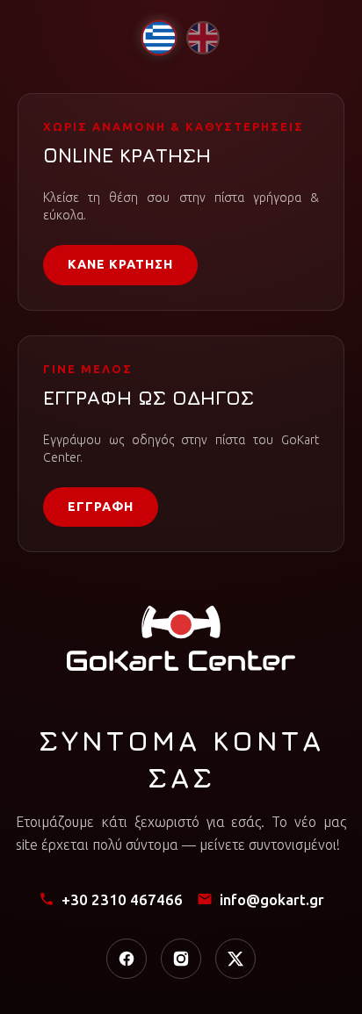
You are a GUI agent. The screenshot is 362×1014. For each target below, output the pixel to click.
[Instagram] (181, 958)
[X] (235, 958)
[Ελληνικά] (159, 37)
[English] (203, 37)
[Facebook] (126, 958)
